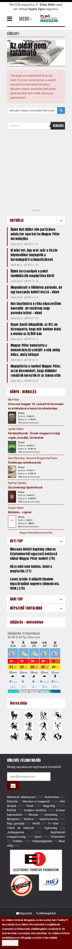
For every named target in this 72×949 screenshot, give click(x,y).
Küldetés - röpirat (19, 512)
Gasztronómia (49, 819)
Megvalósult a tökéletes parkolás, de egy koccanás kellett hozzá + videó (36, 289)
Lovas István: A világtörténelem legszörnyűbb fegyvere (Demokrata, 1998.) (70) (34, 584)
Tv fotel (53, 823)
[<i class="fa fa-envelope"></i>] (13, 785)
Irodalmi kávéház (35, 810)
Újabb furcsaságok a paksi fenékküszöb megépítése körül (32, 273)
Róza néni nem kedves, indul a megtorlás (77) (31, 568)
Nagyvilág (49, 805)
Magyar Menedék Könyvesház (36, 532)
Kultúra (28, 819)
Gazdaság (51, 814)
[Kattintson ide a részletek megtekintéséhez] (12, 418)
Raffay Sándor (17, 483)
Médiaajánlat (47, 913)
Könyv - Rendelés (23, 391)
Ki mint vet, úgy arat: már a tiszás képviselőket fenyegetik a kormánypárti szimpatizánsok (34, 255)
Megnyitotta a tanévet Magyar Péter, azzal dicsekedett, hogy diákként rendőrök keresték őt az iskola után (36, 371)
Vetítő (36, 823)
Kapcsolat (25, 913)
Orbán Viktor (16, 507)
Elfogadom (10, 943)
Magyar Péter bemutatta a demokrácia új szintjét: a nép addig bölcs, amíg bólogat (35, 350)
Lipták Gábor (16, 428)
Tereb (29, 805)
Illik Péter (13, 399)
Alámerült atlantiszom (21, 797)
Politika (17, 841)
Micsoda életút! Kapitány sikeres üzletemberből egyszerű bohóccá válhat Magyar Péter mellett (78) (33, 554)
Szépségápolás (42, 841)
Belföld (11, 810)
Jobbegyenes (15, 832)
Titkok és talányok (20, 827)
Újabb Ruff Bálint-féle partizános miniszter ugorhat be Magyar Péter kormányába (35, 234)
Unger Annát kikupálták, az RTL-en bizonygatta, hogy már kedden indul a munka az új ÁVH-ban (36, 329)
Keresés (58, 125)
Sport (37, 836)
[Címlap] (49, 18)
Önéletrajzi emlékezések (24, 462)
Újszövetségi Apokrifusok (25, 487)
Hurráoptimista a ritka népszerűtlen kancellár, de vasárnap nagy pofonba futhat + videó (36, 308)
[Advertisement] (36, 171)
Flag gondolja (15, 823)
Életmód (12, 801)
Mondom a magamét (36, 801)
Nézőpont (13, 819)
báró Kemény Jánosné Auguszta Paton (33, 458)
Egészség (51, 827)
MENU (24, 19)
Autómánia (52, 797)
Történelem (57, 836)
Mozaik (33, 814)
